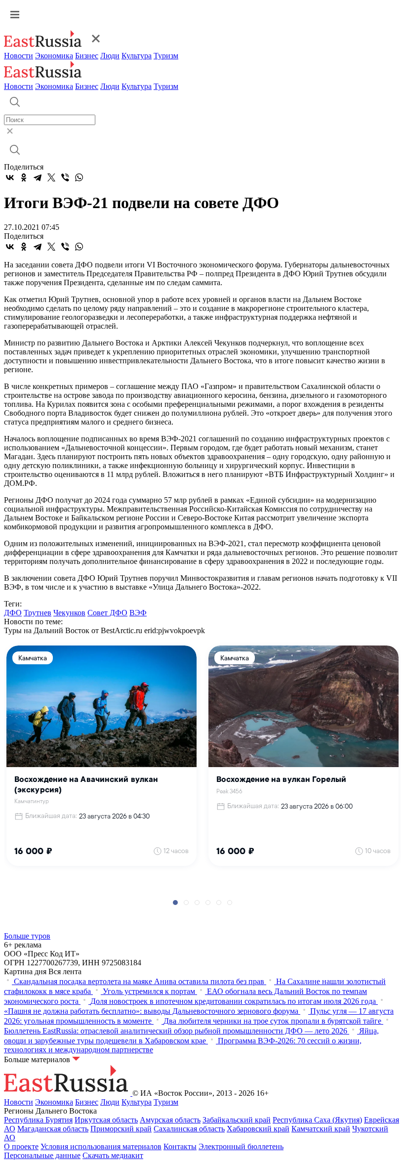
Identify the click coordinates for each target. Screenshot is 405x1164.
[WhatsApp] (79, 177)
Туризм (166, 55)
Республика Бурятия (38, 1120)
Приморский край (121, 1128)
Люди (110, 55)
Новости (18, 55)
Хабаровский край (258, 1128)
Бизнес (86, 55)
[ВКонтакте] (10, 177)
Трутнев (37, 612)
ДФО (13, 612)
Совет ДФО (107, 612)
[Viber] (65, 177)
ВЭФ (138, 612)
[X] (51, 177)
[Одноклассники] (24, 177)
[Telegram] (37, 177)
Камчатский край (320, 1128)
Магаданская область (52, 1128)
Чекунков (69, 612)
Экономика (54, 55)
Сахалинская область (189, 1128)
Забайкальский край (236, 1120)
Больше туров (27, 936)
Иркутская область (106, 1120)
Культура (137, 55)
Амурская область (170, 1120)
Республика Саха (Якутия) (317, 1120)
